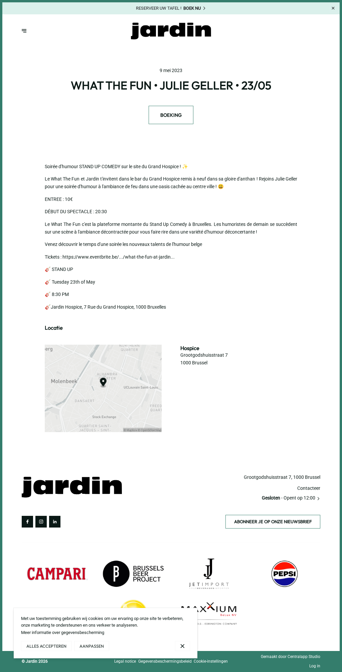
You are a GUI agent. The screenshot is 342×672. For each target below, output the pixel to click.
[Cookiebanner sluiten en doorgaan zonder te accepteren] (182, 646)
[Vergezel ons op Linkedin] (54, 521)
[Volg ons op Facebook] (27, 521)
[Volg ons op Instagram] (41, 521)
